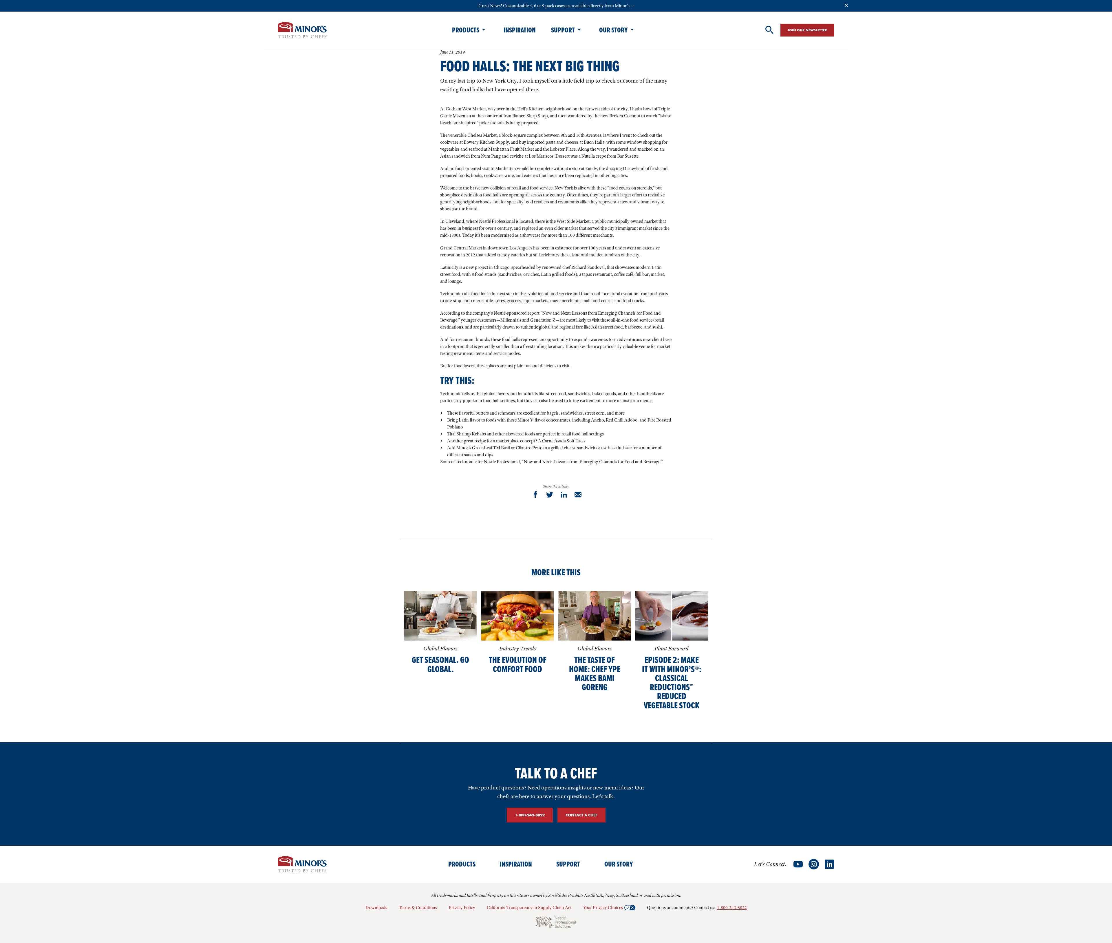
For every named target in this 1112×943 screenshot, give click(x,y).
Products (465, 30)
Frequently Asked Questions (586, 36)
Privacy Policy (462, 908)
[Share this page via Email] (578, 494)
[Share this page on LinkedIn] (563, 494)
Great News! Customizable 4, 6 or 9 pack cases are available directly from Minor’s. (555, 6)
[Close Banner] (846, 6)
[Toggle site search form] (769, 30)
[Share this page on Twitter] (549, 494)
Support (563, 30)
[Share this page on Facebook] (535, 494)
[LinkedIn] (829, 864)
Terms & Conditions (418, 908)
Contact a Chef (581, 815)
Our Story (613, 30)
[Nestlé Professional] (556, 922)
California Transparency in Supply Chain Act (529, 908)
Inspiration (520, 30)
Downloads (376, 908)
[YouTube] (798, 864)
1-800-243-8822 (530, 815)
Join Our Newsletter (807, 30)
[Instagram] (814, 864)
